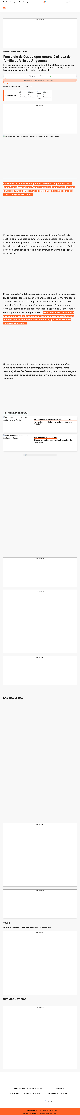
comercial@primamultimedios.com (27, 1088)
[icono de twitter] (66, 8)
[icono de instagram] (70, 8)
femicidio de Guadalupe (11, 927)
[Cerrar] (75, 80)
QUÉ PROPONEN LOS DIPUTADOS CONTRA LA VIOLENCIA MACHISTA (52, 419)
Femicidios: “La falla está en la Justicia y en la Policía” (54, 423)
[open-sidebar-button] (4, 8)
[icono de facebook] (62, 8)
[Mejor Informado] (40, 8)
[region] (40, 33)
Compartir (9, 95)
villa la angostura (45, 927)
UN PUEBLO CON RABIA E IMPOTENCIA (15, 51)
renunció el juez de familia (29, 927)
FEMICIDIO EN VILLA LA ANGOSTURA (45, 437)
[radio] (39, 2)
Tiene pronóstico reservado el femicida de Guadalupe (53, 441)
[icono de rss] (75, 8)
